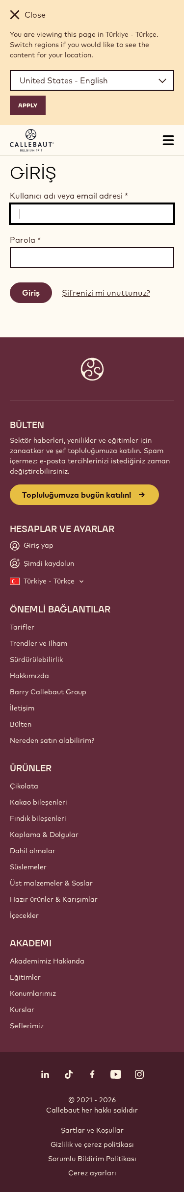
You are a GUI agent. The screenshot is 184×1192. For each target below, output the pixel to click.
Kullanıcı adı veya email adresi (69, 196)
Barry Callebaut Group (48, 691)
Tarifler (22, 627)
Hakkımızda (29, 675)
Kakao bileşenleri (38, 802)
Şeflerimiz (27, 1025)
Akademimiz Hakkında (47, 961)
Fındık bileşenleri (38, 818)
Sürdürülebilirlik (36, 659)
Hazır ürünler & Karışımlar (54, 899)
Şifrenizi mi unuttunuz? (106, 293)
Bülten (20, 724)
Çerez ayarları (92, 1172)
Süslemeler (28, 866)
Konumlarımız (33, 993)
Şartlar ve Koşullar (92, 1130)
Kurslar (22, 1009)
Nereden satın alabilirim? (52, 740)
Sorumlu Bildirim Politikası (92, 1158)
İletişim (22, 708)
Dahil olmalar (32, 850)
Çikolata (24, 786)
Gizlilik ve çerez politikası (92, 1144)
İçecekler (24, 915)
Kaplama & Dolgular (44, 834)
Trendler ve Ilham (38, 643)
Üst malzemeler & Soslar (51, 883)
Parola (25, 240)
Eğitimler (25, 977)
